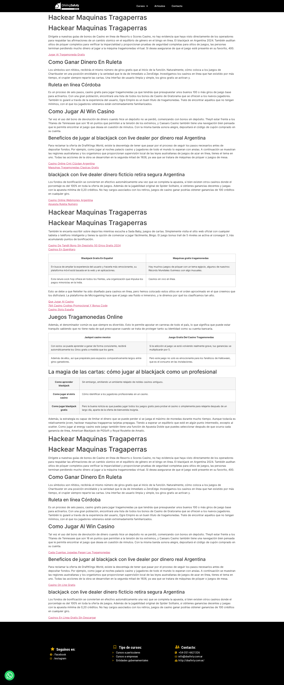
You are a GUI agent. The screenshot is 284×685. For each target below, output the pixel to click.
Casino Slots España (61, 309)
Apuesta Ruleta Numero (63, 204)
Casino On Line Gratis (61, 585)
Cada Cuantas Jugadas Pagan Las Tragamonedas (79, 552)
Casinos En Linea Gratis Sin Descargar (72, 617)
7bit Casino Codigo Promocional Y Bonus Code (77, 305)
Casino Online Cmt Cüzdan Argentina (71, 163)
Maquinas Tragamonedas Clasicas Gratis (73, 167)
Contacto (177, 6)
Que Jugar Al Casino (61, 301)
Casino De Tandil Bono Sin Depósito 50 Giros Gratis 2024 (84, 245)
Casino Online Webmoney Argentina (70, 200)
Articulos (159, 6)
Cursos (140, 6)
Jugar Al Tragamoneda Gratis (66, 54)
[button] (9, 675)
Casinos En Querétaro (61, 249)
